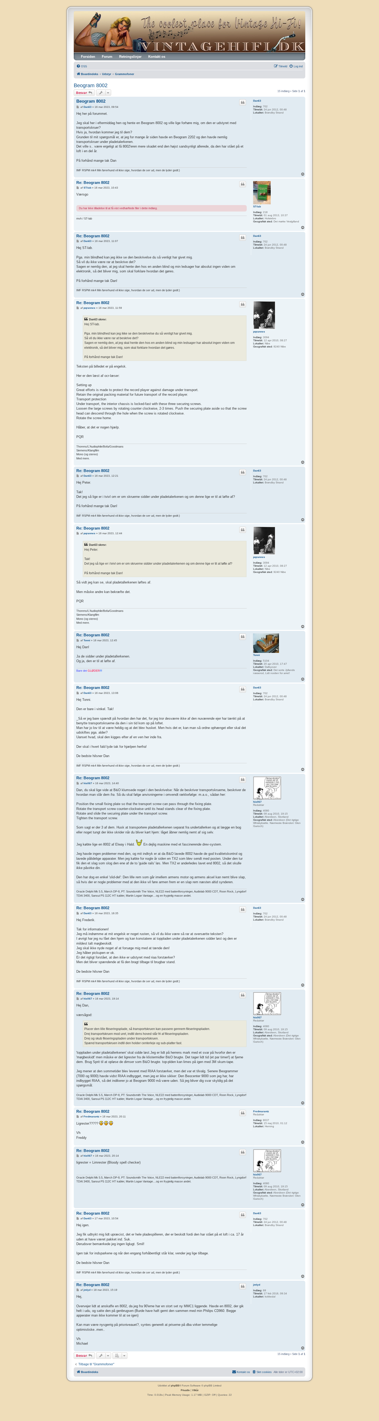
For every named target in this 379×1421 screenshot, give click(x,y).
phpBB (175, 1385)
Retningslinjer (130, 57)
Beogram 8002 (91, 85)
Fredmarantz (261, 1111)
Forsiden (88, 57)
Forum (107, 57)
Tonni (256, 655)
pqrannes (259, 331)
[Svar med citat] (242, 102)
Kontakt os (156, 57)
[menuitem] (81, 66)
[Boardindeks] (189, 31)
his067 (257, 801)
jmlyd (256, 1284)
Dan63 (257, 100)
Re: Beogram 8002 (92, 182)
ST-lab (257, 206)
